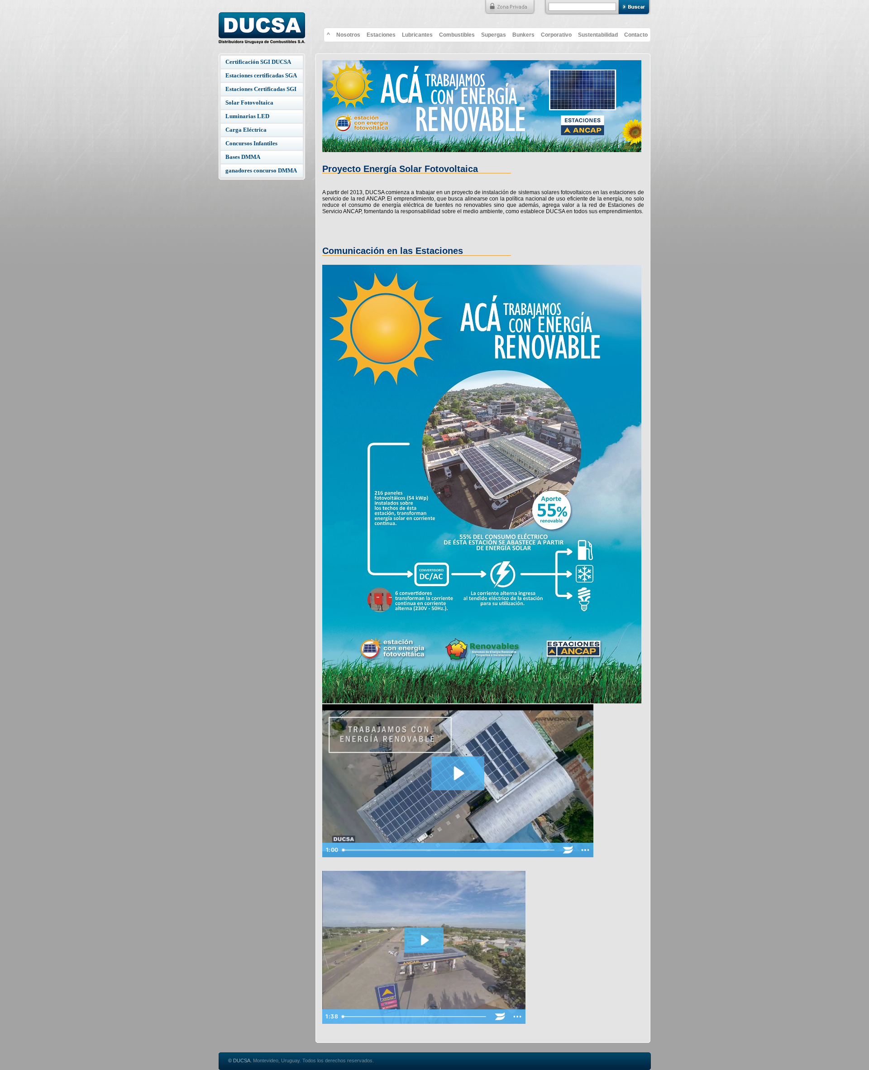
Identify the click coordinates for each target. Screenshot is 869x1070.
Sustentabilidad (598, 35)
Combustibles (457, 35)
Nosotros (348, 35)
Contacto (636, 35)
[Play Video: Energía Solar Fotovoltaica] (424, 940)
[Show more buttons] (585, 850)
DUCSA (262, 25)
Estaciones (381, 35)
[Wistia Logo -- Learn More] (568, 850)
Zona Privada (509, 7)
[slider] (449, 850)
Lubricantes (417, 35)
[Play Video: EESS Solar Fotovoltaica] (457, 773)
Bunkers (523, 35)
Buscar (634, 7)
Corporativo (556, 35)
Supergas (493, 35)
